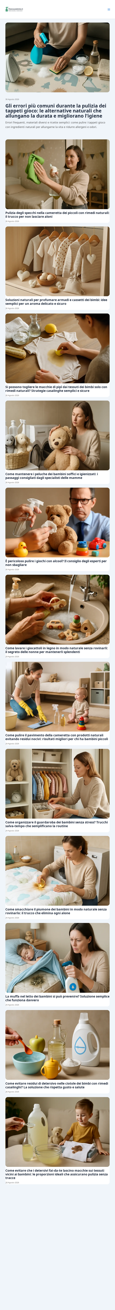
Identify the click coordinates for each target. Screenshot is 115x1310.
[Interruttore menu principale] (109, 9)
